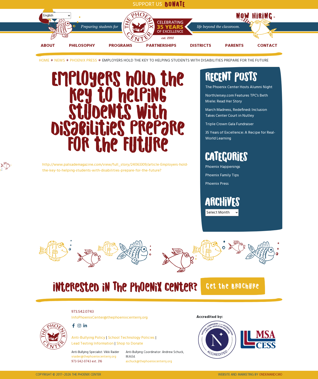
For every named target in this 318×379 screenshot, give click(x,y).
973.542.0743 (82, 312)
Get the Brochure (232, 286)
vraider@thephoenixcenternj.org (93, 356)
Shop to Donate (129, 343)
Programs (120, 45)
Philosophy (82, 45)
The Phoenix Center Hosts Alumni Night (238, 87)
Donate (175, 4)
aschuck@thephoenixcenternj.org (149, 361)
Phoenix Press (83, 60)
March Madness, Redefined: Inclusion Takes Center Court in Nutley (236, 113)
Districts (200, 45)
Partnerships (161, 45)
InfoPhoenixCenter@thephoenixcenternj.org (109, 317)
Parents (234, 45)
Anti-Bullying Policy (88, 338)
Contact (267, 45)
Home (44, 60)
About (48, 45)
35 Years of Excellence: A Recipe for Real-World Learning (240, 136)
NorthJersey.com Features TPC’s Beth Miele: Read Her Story (236, 98)
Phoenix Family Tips (222, 175)
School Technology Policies (131, 338)
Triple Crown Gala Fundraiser (229, 124)
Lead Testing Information (92, 343)
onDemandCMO (270, 374)
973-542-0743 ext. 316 (86, 361)
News (59, 60)
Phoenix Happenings (222, 167)
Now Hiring (254, 16)
